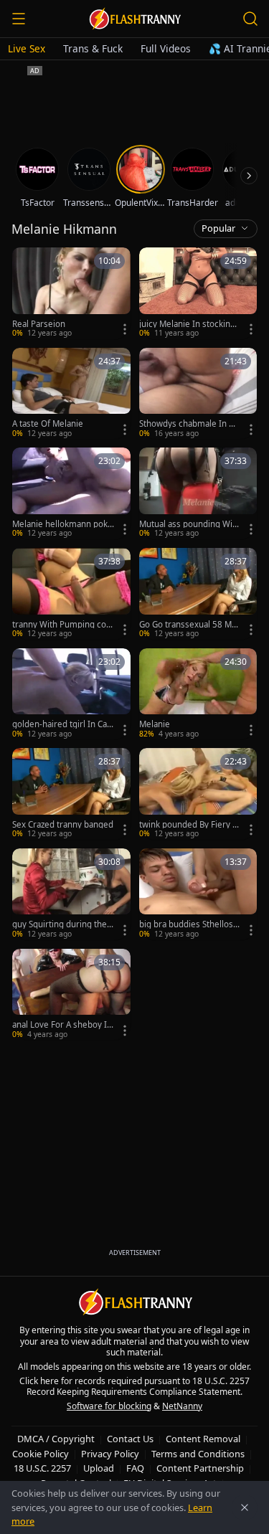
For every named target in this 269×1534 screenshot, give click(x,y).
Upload (98, 1468)
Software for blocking (109, 1406)
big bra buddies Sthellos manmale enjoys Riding (186, 924)
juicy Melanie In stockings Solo (189, 324)
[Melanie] (198, 694)
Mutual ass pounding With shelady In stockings (189, 524)
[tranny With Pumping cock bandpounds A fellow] (71, 594)
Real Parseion (38, 324)
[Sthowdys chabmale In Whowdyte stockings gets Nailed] (198, 394)
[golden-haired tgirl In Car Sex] (71, 694)
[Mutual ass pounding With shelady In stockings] (198, 493)
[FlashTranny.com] (134, 18)
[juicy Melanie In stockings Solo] (198, 293)
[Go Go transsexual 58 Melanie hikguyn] (198, 594)
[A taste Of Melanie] (71, 394)
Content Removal (203, 1438)
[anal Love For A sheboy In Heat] (71, 995)
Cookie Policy (40, 1453)
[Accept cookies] (245, 1507)
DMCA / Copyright (56, 1438)
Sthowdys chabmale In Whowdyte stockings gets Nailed (189, 424)
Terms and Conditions (198, 1453)
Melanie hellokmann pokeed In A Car (62, 524)
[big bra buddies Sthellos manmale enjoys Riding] (198, 894)
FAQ (135, 1468)
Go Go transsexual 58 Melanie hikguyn (189, 624)
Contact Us (130, 1438)
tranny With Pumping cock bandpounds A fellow (61, 624)
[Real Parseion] (71, 293)
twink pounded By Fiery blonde (189, 824)
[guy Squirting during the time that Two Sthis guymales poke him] (71, 894)
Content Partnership (200, 1468)
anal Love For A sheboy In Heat (62, 1025)
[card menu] (124, 329)
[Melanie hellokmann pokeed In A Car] (71, 493)
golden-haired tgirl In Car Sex (61, 724)
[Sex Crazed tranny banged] (71, 794)
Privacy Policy (110, 1453)
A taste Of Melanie (47, 424)
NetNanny (182, 1406)
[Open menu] (19, 19)
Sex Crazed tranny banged (62, 824)
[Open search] (250, 19)
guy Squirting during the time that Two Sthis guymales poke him (63, 924)
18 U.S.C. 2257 (42, 1468)
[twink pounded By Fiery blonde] (198, 794)
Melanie (154, 724)
